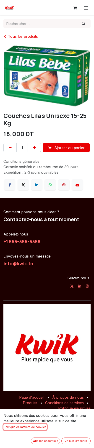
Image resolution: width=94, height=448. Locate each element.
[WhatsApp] (50, 184)
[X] (23, 184)
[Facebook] (9, 184)
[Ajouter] (34, 147)
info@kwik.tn (18, 263)
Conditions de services (64, 402)
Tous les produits (23, 36)
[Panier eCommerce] (75, 7)
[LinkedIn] (36, 184)
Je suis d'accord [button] (76, 441)
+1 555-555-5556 (21, 241)
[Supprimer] (10, 147)
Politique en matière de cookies (25, 427)
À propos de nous (68, 397)
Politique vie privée (74, 408)
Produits (30, 402)
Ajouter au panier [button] (69, 147)
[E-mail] (77, 184)
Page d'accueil (31, 397)
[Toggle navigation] (86, 8)
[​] (72, 286)
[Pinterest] (63, 184)
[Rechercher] (84, 23)
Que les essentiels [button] (45, 441)
